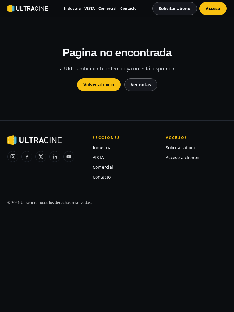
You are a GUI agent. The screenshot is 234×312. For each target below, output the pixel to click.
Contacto (128, 8)
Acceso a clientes (183, 157)
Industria (72, 8)
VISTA (89, 8)
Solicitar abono (181, 148)
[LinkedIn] (54, 156)
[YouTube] (68, 156)
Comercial (107, 8)
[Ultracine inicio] (27, 8)
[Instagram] (12, 156)
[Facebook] (26, 156)
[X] (40, 156)
